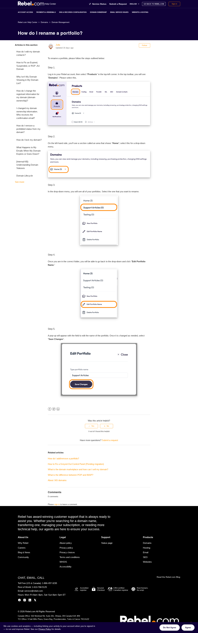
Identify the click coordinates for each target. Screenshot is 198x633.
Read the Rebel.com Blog (168, 577)
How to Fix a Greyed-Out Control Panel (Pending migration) (76, 464)
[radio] (91, 426)
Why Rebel (23, 543)
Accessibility (65, 566)
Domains (44, 22)
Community (23, 557)
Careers (22, 548)
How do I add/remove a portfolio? (63, 458)
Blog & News (24, 552)
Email (145, 552)
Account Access (25, 12)
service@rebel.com (33, 591)
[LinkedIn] (29, 600)
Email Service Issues (119, 12)
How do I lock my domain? (29, 140)
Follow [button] (144, 45)
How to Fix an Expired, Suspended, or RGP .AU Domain (28, 65)
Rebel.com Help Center (27, 22)
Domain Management (60, 22)
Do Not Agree (169, 627)
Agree (188, 627)
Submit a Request (118, 4)
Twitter (54, 409)
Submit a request (110, 440)
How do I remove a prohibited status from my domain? (28, 128)
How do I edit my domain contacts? (28, 53)
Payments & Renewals (46, 12)
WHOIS (63, 562)
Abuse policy (66, 543)
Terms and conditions (70, 557)
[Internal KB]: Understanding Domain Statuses (27, 164)
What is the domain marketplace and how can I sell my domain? (78, 469)
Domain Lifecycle (24, 175)
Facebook (49, 409)
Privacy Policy (44, 629)
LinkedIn (58, 409)
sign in (57, 504)
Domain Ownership (98, 12)
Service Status (99, 4)
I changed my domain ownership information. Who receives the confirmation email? (27, 113)
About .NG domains (57, 480)
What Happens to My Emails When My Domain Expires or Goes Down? (28, 150)
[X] (35, 600)
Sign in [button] (174, 4)
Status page (106, 543)
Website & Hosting (140, 12)
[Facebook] (19, 600)
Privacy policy (66, 548)
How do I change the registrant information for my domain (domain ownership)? (27, 96)
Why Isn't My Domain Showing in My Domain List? (27, 79)
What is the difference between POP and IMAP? (70, 475)
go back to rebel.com (154, 4)
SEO (145, 557)
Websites (147, 562)
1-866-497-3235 (49, 583)
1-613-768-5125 (39, 587)
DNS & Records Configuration (73, 12)
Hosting (146, 548)
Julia (58, 45)
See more (19, 182)
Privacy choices (67, 552)
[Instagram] (24, 600)
